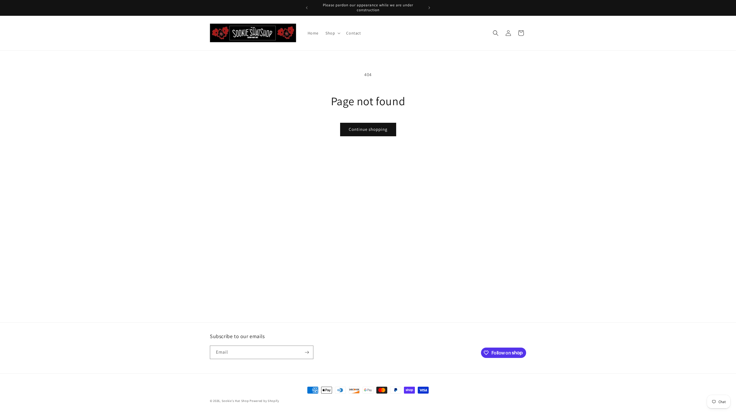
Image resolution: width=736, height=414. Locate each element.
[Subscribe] (306, 352)
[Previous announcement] (306, 7)
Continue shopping (368, 129)
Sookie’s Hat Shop (235, 401)
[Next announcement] (429, 7)
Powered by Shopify (264, 401)
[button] (332, 33)
